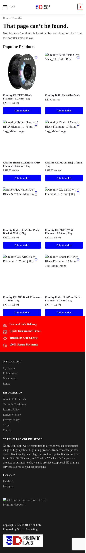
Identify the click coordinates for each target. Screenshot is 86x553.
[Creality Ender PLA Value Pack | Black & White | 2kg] (22, 206)
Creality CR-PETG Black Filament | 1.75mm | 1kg (17, 97)
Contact (7, 430)
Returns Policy (11, 409)
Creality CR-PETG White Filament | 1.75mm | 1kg (59, 231)
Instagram (8, 486)
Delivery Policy (12, 414)
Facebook (8, 481)
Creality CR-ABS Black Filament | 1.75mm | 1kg (21, 299)
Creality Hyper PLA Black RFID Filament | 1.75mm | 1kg (21, 164)
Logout (7, 383)
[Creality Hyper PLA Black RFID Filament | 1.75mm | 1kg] (22, 139)
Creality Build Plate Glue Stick (62, 95)
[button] (79, 7)
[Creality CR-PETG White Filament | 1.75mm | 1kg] (64, 206)
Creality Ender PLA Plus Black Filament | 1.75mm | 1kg (62, 299)
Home (6, 18)
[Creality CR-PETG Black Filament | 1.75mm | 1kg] (22, 72)
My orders (9, 368)
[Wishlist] (36, 58)
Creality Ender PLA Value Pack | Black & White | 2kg (21, 231)
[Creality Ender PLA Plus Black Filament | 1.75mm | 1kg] (64, 273)
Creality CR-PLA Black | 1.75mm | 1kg (64, 164)
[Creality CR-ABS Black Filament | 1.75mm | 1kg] (22, 273)
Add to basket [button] (22, 110)
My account (9, 378)
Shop (6, 425)
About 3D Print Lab (14, 399)
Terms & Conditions (14, 404)
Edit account (10, 373)
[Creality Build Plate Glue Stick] (64, 72)
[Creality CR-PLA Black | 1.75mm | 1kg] (64, 139)
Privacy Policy (11, 419)
